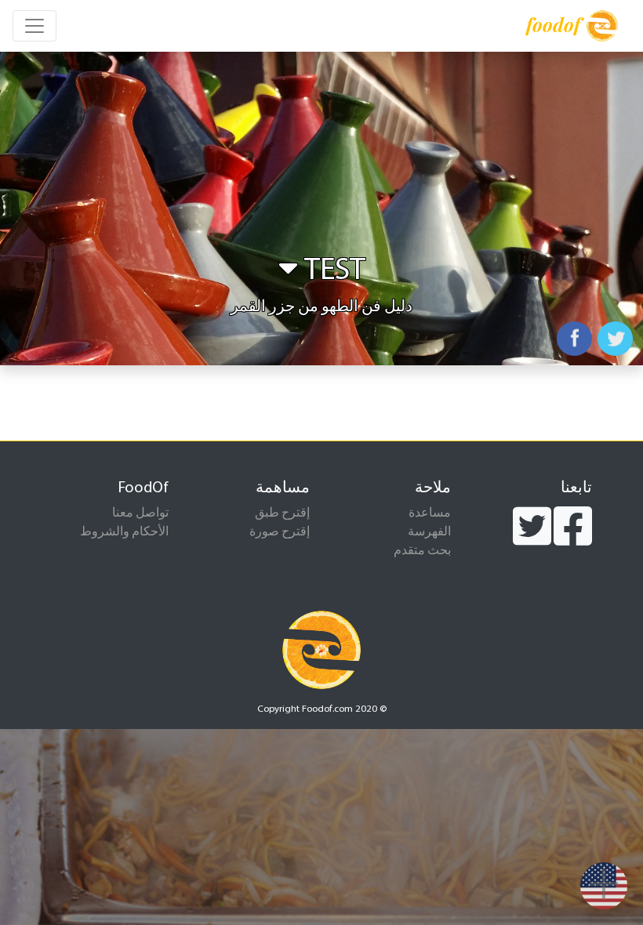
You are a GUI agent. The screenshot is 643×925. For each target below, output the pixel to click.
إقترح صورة (279, 532)
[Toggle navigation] (34, 26)
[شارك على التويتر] (615, 338)
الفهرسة (429, 532)
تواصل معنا (140, 513)
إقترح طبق (282, 513)
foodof (553, 24)
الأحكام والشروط (124, 532)
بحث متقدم (422, 551)
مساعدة (430, 513)
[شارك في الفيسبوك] (574, 338)
